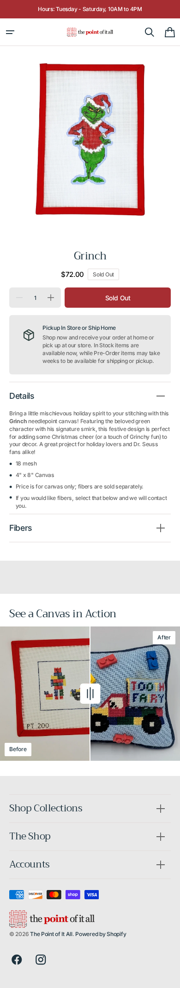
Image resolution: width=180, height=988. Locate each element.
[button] (10, 32)
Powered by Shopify (100, 934)
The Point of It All (51, 934)
